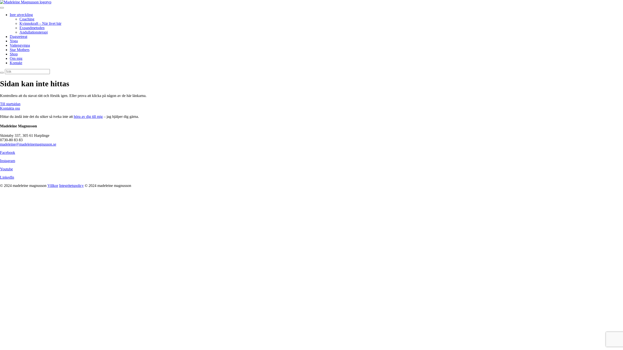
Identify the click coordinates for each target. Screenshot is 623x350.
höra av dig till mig (88, 116)
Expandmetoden (32, 28)
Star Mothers (19, 50)
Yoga (14, 41)
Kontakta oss (10, 108)
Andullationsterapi (33, 32)
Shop (14, 54)
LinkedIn (7, 177)
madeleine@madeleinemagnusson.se (28, 144)
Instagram (7, 161)
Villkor (52, 186)
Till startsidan (10, 104)
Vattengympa (20, 45)
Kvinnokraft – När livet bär (40, 23)
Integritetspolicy (71, 186)
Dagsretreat (18, 37)
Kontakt (16, 63)
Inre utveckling (21, 15)
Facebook (7, 152)
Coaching (26, 19)
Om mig (16, 58)
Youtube (6, 169)
